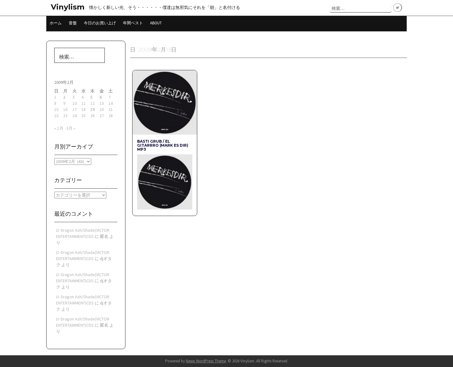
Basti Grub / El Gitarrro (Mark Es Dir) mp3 (162, 145)
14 (110, 103)
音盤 (73, 23)
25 (83, 115)
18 (83, 109)
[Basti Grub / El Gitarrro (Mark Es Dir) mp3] (165, 102)
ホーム (56, 23)
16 (65, 109)
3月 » (71, 128)
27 (102, 115)
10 (74, 103)
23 (65, 115)
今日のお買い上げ (100, 23)
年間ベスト (133, 23)
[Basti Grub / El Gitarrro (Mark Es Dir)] (164, 181)
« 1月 (58, 128)
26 (92, 115)
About (156, 23)
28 (110, 115)
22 (56, 115)
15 (56, 109)
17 (74, 109)
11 (83, 103)
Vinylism (67, 6)
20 (102, 109)
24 (74, 115)
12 (92, 103)
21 (110, 109)
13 (102, 103)
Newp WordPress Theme (206, 361)
